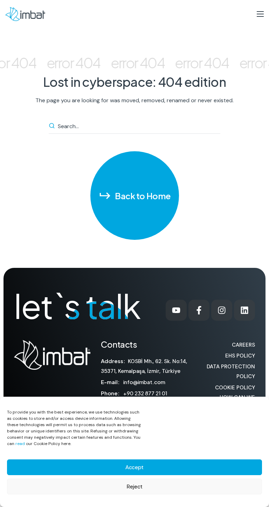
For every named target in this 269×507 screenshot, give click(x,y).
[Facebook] (198, 310)
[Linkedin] (244, 310)
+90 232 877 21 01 (145, 393)
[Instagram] (221, 310)
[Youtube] (176, 310)
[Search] (53, 126)
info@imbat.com (144, 381)
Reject (134, 486)
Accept (134, 467)
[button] (134, 195)
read (20, 443)
